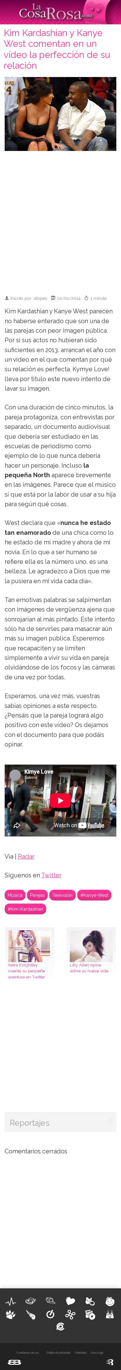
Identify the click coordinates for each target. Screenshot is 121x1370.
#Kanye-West (94, 895)
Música (15, 895)
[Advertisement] (60, 220)
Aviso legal (97, 1352)
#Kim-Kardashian (25, 909)
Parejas (37, 895)
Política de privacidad (58, 1352)
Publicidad (80, 1352)
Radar (26, 856)
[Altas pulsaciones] (11, 1301)
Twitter (51, 875)
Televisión (62, 895)
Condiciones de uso (27, 1352)
